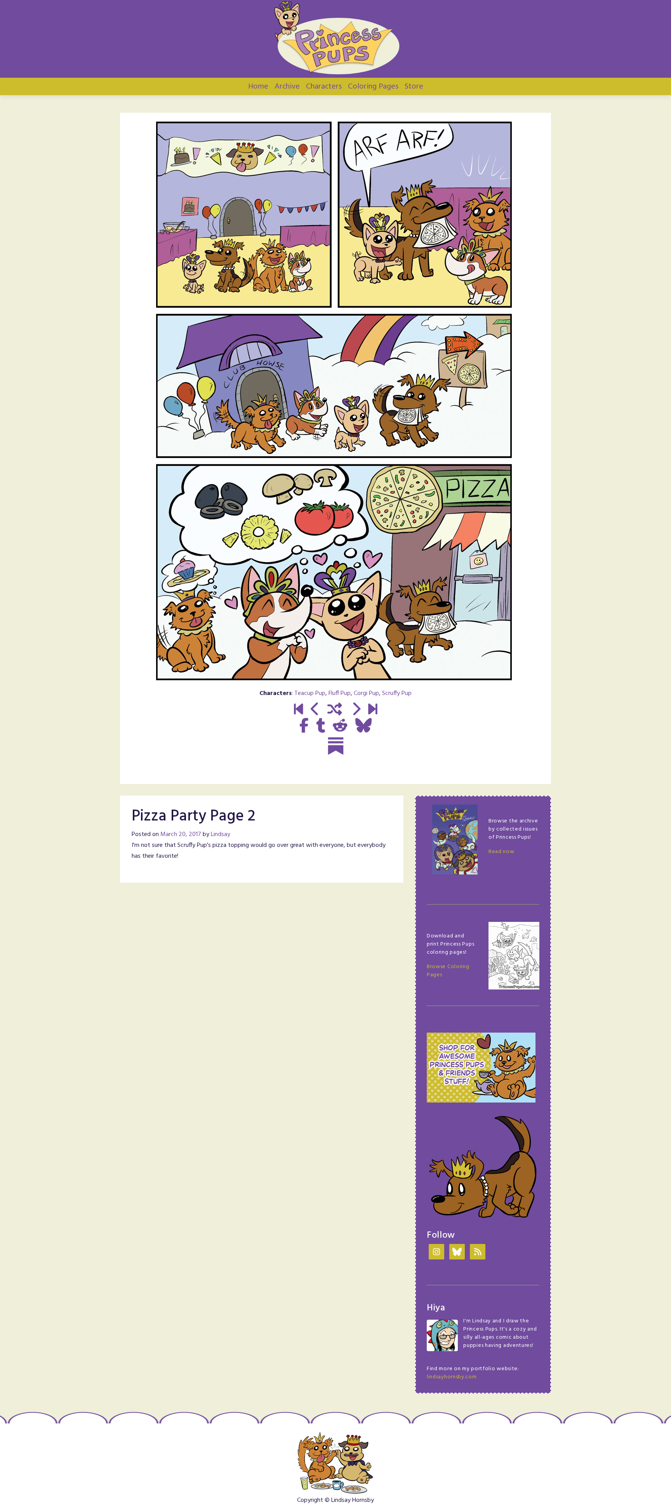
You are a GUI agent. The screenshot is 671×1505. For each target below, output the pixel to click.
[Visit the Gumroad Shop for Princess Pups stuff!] (481, 1067)
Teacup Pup (309, 693)
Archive (287, 86)
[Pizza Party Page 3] (355, 710)
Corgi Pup (366, 693)
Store (414, 86)
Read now (501, 851)
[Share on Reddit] (340, 726)
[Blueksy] (457, 1252)
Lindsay (220, 834)
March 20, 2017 (180, 834)
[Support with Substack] (335, 746)
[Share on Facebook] (303, 726)
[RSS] (477, 1252)
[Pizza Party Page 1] (315, 710)
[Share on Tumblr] (320, 726)
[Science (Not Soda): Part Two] (372, 710)
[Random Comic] (334, 710)
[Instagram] (436, 1252)
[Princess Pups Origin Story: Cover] (298, 710)
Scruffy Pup (397, 693)
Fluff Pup (340, 693)
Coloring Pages (373, 86)
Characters (324, 86)
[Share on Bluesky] (363, 726)
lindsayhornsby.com (452, 1377)
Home (258, 86)
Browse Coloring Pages (448, 970)
